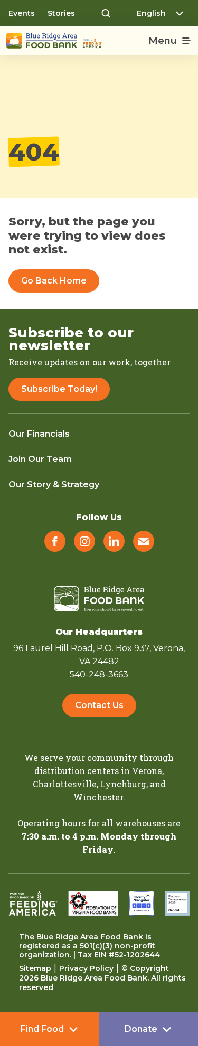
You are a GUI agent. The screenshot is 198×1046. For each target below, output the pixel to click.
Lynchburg (123, 783)
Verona (147, 770)
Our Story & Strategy (53, 484)
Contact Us (99, 705)
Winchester (98, 797)
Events (21, 13)
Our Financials (39, 434)
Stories (61, 13)
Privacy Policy (86, 968)
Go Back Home (54, 281)
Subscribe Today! (59, 389)
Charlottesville (65, 783)
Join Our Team (40, 459)
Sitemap (35, 968)
